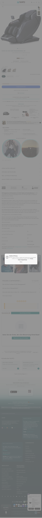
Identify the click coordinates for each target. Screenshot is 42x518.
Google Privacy (24, 259)
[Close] (36, 254)
